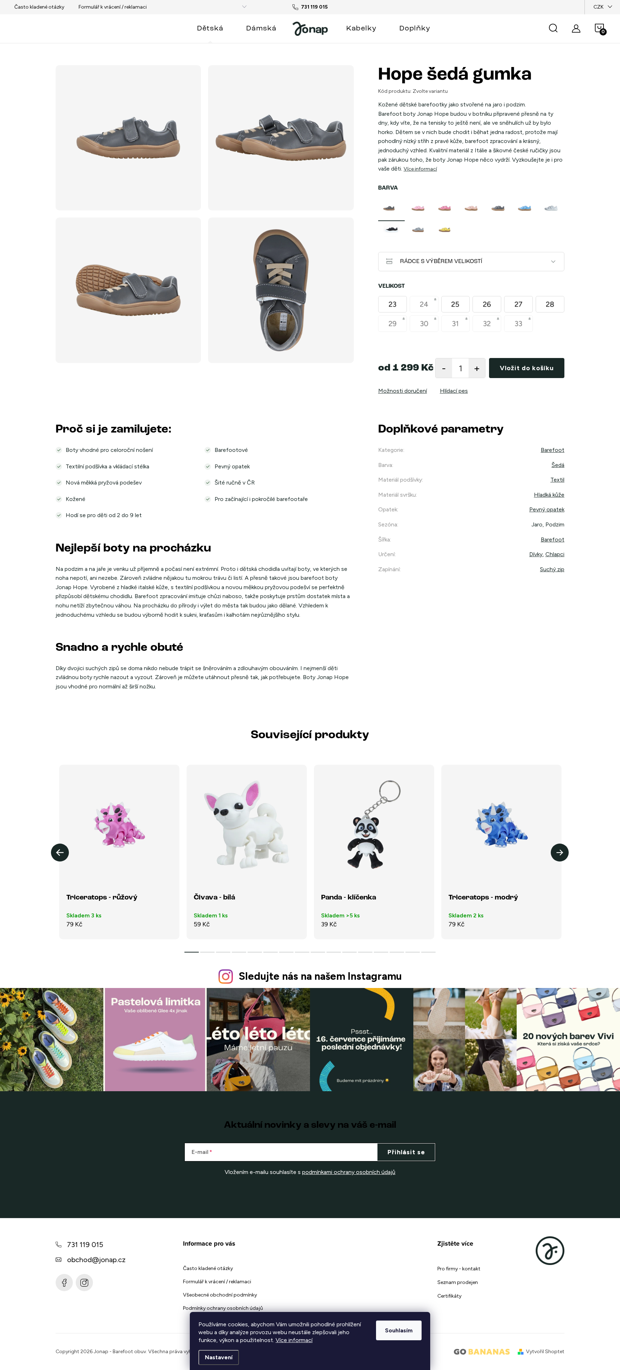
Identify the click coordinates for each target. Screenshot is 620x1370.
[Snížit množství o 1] (444, 368)
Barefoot (552, 450)
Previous (60, 852)
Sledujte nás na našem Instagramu (320, 976)
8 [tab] (302, 952)
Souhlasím (399, 1330)
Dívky (535, 554)
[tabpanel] (391, 208)
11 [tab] (349, 952)
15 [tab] (412, 952)
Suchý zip (552, 569)
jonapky (84, 1282)
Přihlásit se (406, 1152)
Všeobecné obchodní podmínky (220, 1295)
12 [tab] (365, 952)
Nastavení (218, 1357)
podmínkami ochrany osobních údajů (348, 1172)
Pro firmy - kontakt (458, 1269)
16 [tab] (428, 952)
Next (560, 852)
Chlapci (554, 554)
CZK (598, 7)
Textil (557, 479)
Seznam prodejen (457, 1282)
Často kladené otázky (39, 7)
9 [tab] (318, 952)
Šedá (557, 465)
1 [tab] (191, 952)
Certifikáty (449, 1296)
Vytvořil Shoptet (545, 1351)
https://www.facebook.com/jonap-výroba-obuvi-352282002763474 (64, 1282)
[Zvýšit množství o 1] (477, 368)
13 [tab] (381, 952)
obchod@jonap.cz (96, 1259)
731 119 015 (85, 1244)
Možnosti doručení (402, 390)
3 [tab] (223, 952)
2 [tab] (207, 952)
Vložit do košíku (527, 368)
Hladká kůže (549, 494)
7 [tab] (286, 952)
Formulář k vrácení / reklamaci (113, 7)
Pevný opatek (546, 509)
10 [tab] (334, 952)
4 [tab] (239, 952)
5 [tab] (255, 952)
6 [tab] (270, 952)
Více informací (294, 1340)
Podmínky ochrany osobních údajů (223, 1308)
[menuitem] (210, 28)
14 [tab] (397, 952)
